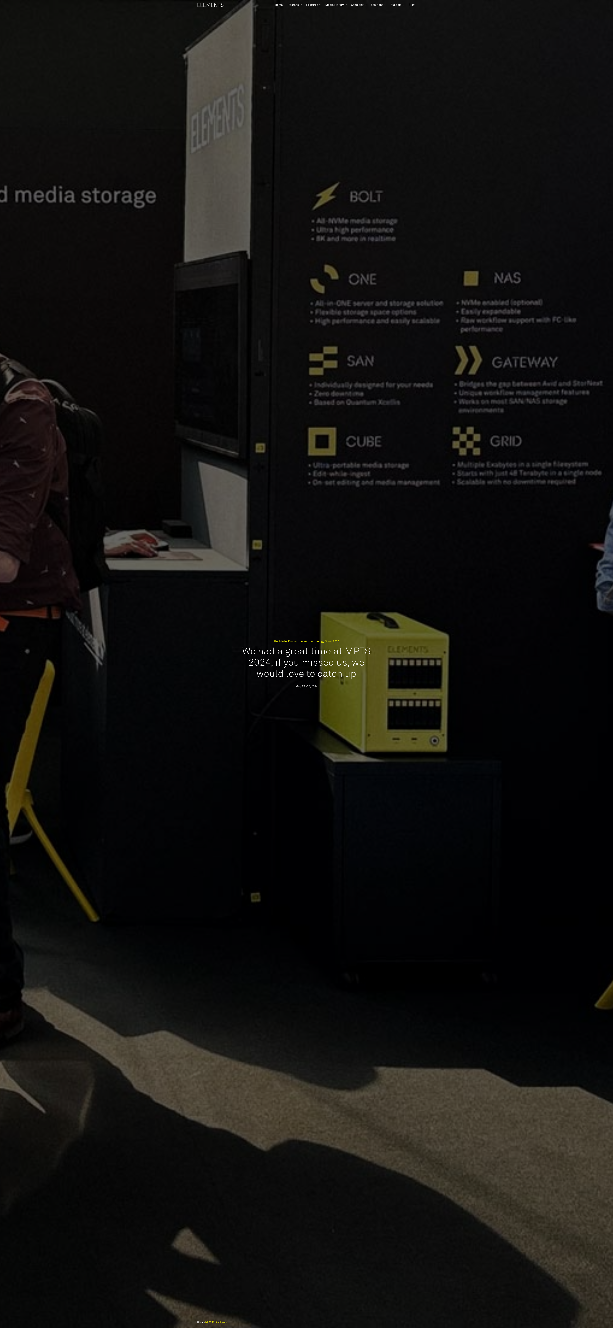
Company (357, 5)
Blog (412, 5)
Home (279, 5)
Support (396, 5)
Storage (293, 5)
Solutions (377, 5)
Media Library (334, 5)
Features (312, 5)
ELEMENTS (210, 5)
